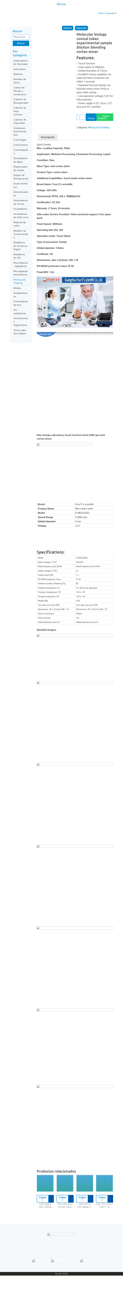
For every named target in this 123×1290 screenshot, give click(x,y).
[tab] (47, 137)
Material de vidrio (20, 224)
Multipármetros (21, 295)
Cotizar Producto (103, 117)
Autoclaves (20, 69)
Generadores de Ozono (21, 202)
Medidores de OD (19, 256)
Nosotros (34, 11)
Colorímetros (21, 145)
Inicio (21, 11)
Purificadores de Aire (21, 303)
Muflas (17, 288)
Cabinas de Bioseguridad (21, 101)
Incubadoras (20, 209)
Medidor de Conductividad (21, 234)
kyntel (87, 1260)
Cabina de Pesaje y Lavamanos (20, 91)
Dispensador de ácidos (21, 168)
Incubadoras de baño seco (21, 216)
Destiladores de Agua (21, 160)
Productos (50, 11)
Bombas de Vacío (20, 81)
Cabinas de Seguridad (20, 121)
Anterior (67, 28)
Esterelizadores (21, 194)
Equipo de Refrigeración (21, 177)
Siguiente (81, 28)
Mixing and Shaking (20, 281)
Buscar (21, 43)
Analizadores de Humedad (21, 62)
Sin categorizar (20, 312)
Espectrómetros (21, 185)
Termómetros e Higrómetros (21, 321)
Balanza (18, 74)
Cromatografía (21, 152)
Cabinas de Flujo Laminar (20, 111)
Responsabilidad (70, 11)
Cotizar (91, 118)
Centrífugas (20, 140)
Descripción (48, 137)
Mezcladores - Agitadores (21, 265)
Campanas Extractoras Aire (20, 131)
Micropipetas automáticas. (21, 273)
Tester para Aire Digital (20, 332)
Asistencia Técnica (90, 13)
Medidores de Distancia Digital (20, 246)
